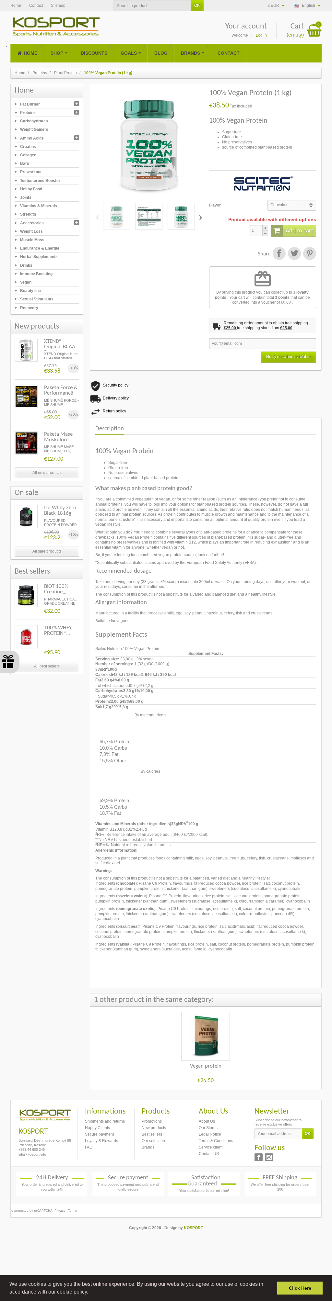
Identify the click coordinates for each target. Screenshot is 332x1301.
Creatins (28, 146)
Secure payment (99, 1134)
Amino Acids (32, 138)
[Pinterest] (309, 254)
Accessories (32, 222)
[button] (90, 1293)
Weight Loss (31, 231)
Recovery (29, 307)
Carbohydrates (34, 121)
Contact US (209, 1153)
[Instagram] (269, 1157)
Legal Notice (210, 1134)
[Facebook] (259, 1157)
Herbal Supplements (39, 256)
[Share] (279, 254)
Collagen (28, 155)
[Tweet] (294, 254)
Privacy (59, 1210)
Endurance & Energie (39, 248)
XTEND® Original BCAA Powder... (59, 347)
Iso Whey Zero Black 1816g (60, 510)
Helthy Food (31, 188)
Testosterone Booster (40, 180)
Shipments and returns (105, 1121)
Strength (28, 214)
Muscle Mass (32, 240)
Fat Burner (30, 104)
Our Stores (208, 1128)
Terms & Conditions (216, 1140)
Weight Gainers (34, 129)
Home (24, 91)
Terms (72, 1210)
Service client (210, 1147)
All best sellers (47, 666)
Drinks (26, 265)
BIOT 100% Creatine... (56, 589)
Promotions (152, 1121)
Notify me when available (288, 356)
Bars (24, 163)
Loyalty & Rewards (101, 1140)
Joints (25, 197)
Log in (261, 35)
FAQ (88, 1147)
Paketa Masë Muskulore (58, 437)
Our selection (153, 1140)
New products (154, 1128)
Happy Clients (97, 1128)
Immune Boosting (36, 273)
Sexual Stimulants (36, 299)
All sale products (47, 551)
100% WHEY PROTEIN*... (58, 630)
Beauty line (30, 290)
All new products (47, 472)
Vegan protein (205, 1066)
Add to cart (299, 231)
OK (197, 5)
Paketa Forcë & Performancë (61, 390)
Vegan (25, 282)
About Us (207, 1121)
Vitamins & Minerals (38, 206)
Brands (148, 1147)
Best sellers (152, 1134)
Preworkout (31, 172)
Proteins (28, 112)
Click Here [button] (300, 1288)
